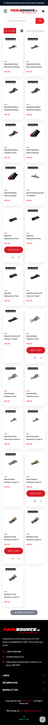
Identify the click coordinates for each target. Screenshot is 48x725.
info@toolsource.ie (15, 656)
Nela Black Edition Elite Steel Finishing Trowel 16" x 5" (34, 67)
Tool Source (27, 700)
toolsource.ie (9, 638)
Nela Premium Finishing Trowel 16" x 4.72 (34, 482)
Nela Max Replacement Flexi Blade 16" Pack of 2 (33, 238)
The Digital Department (30, 710)
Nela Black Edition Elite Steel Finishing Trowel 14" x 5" (11, 67)
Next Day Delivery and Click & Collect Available (25, 3)
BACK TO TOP (24, 719)
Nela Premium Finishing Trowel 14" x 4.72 (12, 482)
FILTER (11, 31)
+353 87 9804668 (13, 651)
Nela (5, 61)
